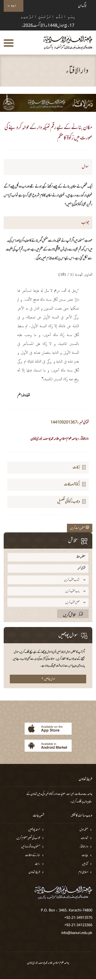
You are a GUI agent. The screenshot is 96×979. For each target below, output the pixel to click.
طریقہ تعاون (34, 872)
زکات (76, 467)
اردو (13, 6)
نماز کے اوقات (32, 855)
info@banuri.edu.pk (76, 933)
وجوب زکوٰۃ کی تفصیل (68, 501)
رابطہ (37, 864)
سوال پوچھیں (49, 679)
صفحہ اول (84, 830)
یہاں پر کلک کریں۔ (79, 801)
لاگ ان (82, 6)
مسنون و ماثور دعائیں (30, 847)
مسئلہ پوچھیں (34, 830)
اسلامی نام (83, 872)
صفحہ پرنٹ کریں (78, 528)
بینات (85, 855)
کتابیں (85, 864)
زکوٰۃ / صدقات (72, 484)
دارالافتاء (84, 847)
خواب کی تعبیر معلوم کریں (28, 838)
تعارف (84, 838)
